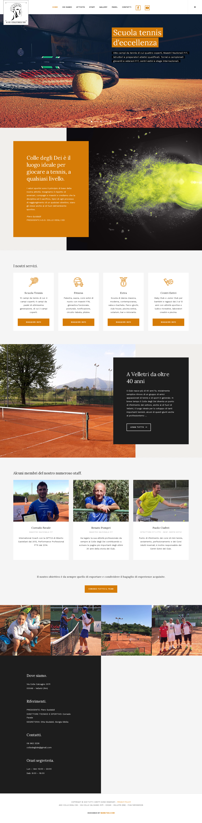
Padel (115, 7)
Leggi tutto (137, 427)
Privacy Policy (124, 802)
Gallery (103, 7)
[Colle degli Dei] (15, 12)
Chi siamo (67, 7)
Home (55, 7)
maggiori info (33, 322)
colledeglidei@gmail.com (39, 747)
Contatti (126, 7)
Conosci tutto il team (101, 589)
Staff (92, 7)
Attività (80, 7)
